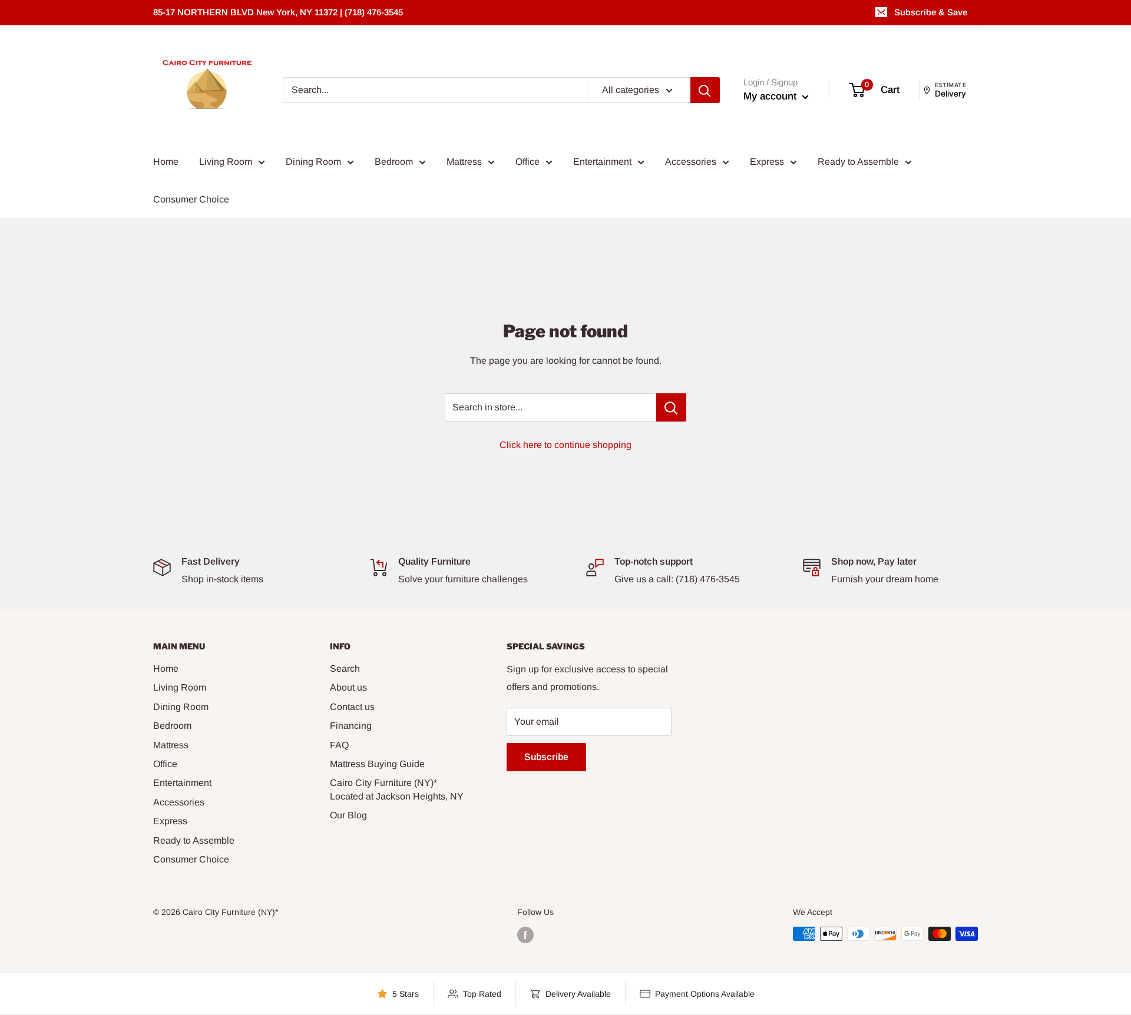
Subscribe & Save (930, 12)
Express (767, 162)
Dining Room (313, 162)
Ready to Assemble (858, 162)
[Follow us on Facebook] (525, 935)
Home (165, 162)
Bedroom (394, 162)
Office (527, 162)
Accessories (690, 162)
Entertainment (602, 162)
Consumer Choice (191, 199)
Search (345, 669)
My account (771, 96)
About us (348, 687)
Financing (351, 726)
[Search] (705, 90)
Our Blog (348, 815)
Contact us (352, 707)
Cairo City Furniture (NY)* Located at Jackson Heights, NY (397, 789)
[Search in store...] (671, 407)
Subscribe (546, 757)
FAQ (339, 745)
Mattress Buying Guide (377, 764)
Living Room (225, 162)
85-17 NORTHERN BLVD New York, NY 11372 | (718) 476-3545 (278, 12)
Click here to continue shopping (565, 445)
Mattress (464, 162)
